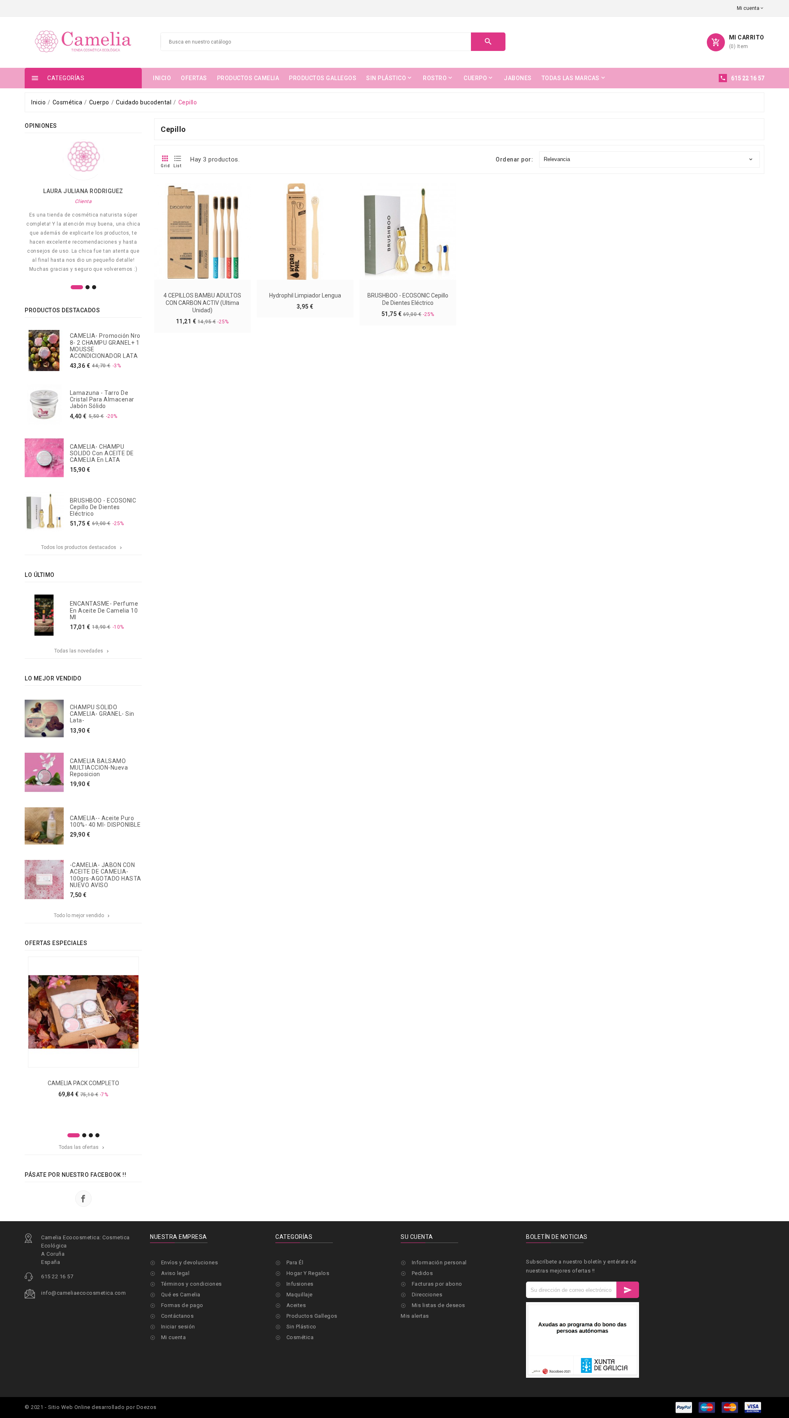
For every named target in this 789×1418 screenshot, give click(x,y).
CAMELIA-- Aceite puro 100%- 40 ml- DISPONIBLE (105, 821)
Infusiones (300, 1284)
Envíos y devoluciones (189, 1262)
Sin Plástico (301, 1326)
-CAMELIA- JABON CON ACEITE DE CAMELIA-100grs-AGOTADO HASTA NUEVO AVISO (105, 875)
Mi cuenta (173, 1337)
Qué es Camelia (181, 1294)
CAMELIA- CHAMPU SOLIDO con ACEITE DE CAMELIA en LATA (102, 453)
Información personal (439, 1262)
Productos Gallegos (311, 1316)
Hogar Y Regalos (308, 1273)
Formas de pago (182, 1305)
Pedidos (422, 1273)
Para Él (295, 1262)
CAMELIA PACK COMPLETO (83, 1083)
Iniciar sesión (178, 1326)
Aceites (296, 1305)
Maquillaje (299, 1294)
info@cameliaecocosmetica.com (83, 1293)
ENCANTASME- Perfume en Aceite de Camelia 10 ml (104, 610)
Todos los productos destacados (82, 547)
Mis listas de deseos (438, 1305)
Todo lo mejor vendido (82, 915)
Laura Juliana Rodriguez (83, 191)
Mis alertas (415, 1316)
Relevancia (649, 159)
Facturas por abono (437, 1284)
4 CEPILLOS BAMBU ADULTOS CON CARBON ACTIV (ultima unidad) (202, 303)
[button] (76, 287)
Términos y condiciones (191, 1284)
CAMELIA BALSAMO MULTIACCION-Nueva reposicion (99, 767)
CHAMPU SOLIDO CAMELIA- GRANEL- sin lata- (102, 714)
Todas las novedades (82, 651)
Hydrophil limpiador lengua (305, 295)
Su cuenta (417, 1237)
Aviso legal (175, 1273)
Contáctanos (177, 1316)
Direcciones (427, 1294)
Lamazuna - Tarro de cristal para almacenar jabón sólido (102, 399)
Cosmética (300, 1337)
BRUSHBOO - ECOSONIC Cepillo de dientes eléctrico (103, 507)
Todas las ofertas (82, 1147)
